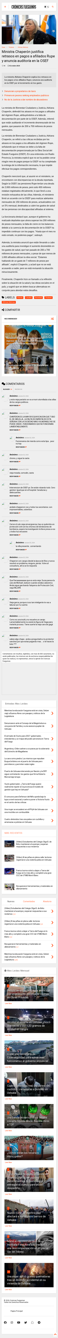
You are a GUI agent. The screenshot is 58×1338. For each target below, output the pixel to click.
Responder (14, 405)
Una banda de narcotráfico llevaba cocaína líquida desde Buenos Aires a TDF (28, 1121)
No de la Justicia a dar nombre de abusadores (26, 99)
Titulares (11, 47)
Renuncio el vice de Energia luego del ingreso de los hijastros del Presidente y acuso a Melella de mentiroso (27, 341)
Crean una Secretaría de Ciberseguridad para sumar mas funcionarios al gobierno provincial (27, 1057)
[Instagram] (12, 1322)
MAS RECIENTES (13, 833)
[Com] (39, 1322)
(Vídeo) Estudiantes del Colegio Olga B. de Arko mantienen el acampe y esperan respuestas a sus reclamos (34, 844)
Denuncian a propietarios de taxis (20, 91)
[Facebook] (5, 1322)
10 (8, 1271)
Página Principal (17, 1311)
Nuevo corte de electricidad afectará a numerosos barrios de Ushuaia (26, 1216)
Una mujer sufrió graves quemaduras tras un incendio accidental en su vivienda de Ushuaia (28, 1280)
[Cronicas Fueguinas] (23, 8)
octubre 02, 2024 (23, 396)
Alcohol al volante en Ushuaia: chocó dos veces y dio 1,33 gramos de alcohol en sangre (28, 1026)
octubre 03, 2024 (30, 542)
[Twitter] (25, 1322)
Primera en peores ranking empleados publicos (26, 95)
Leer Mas (8, 1003)
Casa (3, 47)
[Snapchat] (32, 1322)
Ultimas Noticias (23, 47)
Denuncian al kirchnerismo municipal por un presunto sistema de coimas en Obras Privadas (28, 994)
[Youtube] (18, 1322)
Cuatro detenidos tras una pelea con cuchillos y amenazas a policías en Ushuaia (28, 1089)
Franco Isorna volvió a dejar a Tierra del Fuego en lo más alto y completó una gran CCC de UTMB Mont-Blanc (34, 872)
